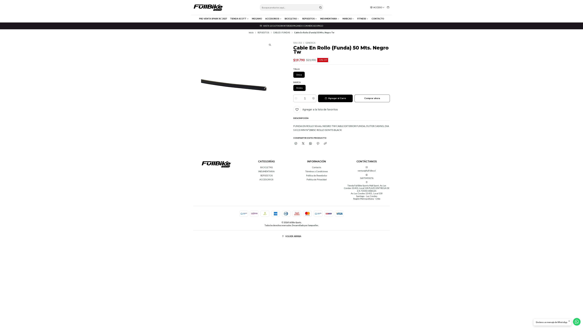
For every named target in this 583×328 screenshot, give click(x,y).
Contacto (316, 167)
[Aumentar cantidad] (313, 98)
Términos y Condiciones (316, 171)
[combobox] (291, 7)
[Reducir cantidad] (296, 98)
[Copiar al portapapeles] (325, 143)
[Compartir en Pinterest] (317, 143)
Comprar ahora (372, 98)
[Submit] (320, 7)
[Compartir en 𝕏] (303, 143)
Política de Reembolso (316, 175)
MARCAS (347, 18)
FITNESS (361, 18)
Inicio (251, 33)
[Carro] (388, 7)
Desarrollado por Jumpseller (305, 225)
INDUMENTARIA (328, 18)
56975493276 (366, 178)
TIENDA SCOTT (238, 18)
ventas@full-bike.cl (367, 170)
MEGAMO (257, 18)
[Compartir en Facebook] (295, 143)
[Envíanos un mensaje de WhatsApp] (577, 322)
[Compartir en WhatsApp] (310, 143)
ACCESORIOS (272, 18)
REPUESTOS (308, 18)
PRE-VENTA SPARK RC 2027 (213, 18)
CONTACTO (378, 18)
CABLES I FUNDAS (281, 33)
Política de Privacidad (317, 179)
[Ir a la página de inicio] (208, 7)
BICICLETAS (291, 18)
